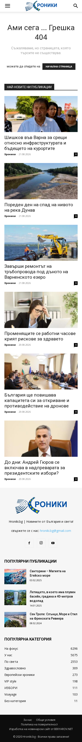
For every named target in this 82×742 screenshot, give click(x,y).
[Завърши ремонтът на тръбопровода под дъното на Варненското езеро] (41, 243)
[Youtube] (53, 543)
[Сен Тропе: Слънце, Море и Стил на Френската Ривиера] (15, 619)
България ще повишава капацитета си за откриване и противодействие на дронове (36, 400)
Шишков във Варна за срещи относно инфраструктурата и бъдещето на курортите (35, 143)
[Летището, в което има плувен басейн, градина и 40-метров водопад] (15, 597)
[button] (7, 6)
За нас (27, 720)
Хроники (10, 154)
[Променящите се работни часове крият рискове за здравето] (41, 310)
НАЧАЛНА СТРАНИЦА (59, 66)
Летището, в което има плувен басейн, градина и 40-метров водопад (52, 596)
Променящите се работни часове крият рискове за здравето (40, 336)
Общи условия (45, 720)
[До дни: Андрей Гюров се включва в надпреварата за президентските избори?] (41, 439)
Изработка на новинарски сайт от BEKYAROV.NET (41, 729)
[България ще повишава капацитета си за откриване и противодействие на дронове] (41, 372)
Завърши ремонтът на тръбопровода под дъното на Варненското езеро (36, 272)
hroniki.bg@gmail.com (55, 531)
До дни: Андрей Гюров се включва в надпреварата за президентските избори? (34, 468)
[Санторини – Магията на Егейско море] (15, 576)
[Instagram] (41, 543)
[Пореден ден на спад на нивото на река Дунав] (41, 181)
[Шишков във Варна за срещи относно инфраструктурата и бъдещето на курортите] (41, 114)
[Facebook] (29, 543)
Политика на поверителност (39, 724)
